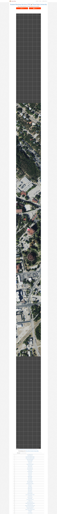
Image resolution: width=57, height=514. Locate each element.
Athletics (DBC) (30, 475)
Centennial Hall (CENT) (30, 493)
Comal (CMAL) (30, 511)
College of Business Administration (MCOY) (30, 503)
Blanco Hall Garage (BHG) (30, 481)
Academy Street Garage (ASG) (30, 459)
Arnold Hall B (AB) (30, 472)
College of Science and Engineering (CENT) (30, 509)
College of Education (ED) (30, 504)
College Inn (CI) (30, 500)
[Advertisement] (28, 11)
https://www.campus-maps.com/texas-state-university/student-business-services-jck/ (28, 449)
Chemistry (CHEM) (30, 498)
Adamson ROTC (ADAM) (30, 460)
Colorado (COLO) (30, 510)
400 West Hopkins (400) (30, 455)
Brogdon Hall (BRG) (30, 487)
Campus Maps (13, 1)
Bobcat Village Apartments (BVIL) (30, 483)
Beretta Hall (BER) (30, 477)
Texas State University (40, 4)
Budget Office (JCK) (30, 488)
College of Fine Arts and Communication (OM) (30, 505)
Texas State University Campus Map (32, 451)
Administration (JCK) (30, 461)
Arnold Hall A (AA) (30, 470)
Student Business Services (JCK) (20, 4)
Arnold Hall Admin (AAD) (30, 471)
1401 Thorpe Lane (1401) (30, 454)
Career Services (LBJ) (30, 492)
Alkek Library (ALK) (30, 466)
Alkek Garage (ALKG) (30, 465)
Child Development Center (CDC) (30, 499)
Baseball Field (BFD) (30, 476)
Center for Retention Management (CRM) (30, 494)
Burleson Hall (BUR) (30, 489)
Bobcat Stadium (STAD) (30, 482)
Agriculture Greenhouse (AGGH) (30, 464)
